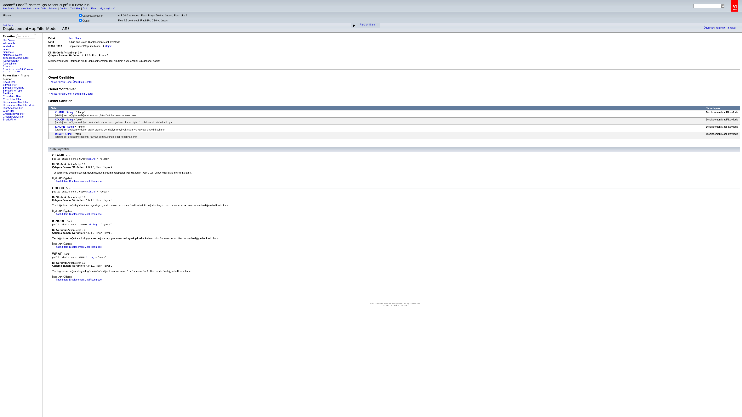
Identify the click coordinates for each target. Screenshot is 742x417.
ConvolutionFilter (12, 99)
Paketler (53, 8)
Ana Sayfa (8, 8)
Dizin (86, 8)
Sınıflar (64, 8)
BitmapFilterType (12, 90)
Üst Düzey (9, 40)
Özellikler (709, 27)
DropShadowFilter (13, 108)
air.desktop (9, 46)
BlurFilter (8, 93)
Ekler (94, 8)
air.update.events (12, 54)
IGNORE (60, 126)
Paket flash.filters (16, 75)
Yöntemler (721, 27)
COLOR (59, 119)
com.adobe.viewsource (16, 57)
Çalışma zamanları (92, 15)
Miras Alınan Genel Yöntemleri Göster (71, 93)
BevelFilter (9, 82)
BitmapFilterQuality (13, 87)
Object (108, 46)
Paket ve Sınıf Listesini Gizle (31, 8)
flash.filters (8, 25)
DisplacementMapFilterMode (19, 105)
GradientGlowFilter (13, 116)
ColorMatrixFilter (12, 96)
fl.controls (8, 66)
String (69, 112)
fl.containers (10, 63)
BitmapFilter (9, 84)
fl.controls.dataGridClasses (18, 69)
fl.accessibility (11, 60)
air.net (6, 49)
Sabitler (732, 27)
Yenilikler (75, 8)
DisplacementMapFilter (16, 102)
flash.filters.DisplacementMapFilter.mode (79, 181)
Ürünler (86, 20)
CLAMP (59, 112)
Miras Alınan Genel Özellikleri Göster (71, 82)
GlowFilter (8, 110)
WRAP (59, 133)
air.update (8, 52)
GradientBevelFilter (13, 113)
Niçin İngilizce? (108, 8)
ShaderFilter (9, 119)
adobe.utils (9, 43)
